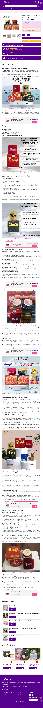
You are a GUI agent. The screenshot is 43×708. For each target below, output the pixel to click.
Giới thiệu (4, 696)
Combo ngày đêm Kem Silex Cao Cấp (21, 665)
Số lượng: (24, 32)
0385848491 (9, 688)
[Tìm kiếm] (39, 6)
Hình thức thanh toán (19, 696)
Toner (15, 8)
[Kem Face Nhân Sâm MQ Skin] (5, 638)
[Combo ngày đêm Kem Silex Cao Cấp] (21, 654)
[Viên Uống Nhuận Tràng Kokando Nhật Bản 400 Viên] (5, 623)
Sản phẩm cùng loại (9, 645)
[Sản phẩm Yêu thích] (38, 2)
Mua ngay (35, 122)
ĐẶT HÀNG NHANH (31, 40)
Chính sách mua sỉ (19, 699)
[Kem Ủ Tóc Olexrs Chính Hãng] (5, 608)
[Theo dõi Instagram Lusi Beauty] (32, 694)
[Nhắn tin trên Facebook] (41, 701)
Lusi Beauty (25, 541)
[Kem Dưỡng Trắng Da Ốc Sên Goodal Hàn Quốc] (34, 654)
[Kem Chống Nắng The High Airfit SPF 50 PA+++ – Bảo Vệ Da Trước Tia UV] (5, 615)
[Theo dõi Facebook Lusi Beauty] (30, 694)
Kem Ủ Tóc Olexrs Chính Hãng (15, 605)
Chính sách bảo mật (19, 694)
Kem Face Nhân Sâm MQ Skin (15, 635)
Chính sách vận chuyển (20, 701)
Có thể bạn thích (8, 602)
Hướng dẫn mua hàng (6, 694)
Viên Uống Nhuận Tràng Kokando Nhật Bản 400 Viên (20, 620)
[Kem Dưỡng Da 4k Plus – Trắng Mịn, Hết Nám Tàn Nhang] (9, 654)
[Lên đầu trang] (41, 704)
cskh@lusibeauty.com (9, 689)
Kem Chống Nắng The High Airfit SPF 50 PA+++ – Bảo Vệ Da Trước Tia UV (24, 613)
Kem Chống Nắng (7, 8)
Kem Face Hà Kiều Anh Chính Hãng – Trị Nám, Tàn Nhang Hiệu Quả (23, 628)
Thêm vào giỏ (12, 609)
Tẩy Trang (12, 8)
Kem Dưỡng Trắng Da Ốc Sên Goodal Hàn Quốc (34, 665)
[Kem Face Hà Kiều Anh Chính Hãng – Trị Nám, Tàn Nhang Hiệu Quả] (5, 630)
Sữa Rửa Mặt (18, 8)
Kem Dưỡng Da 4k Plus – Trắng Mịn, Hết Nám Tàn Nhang (7, 665)
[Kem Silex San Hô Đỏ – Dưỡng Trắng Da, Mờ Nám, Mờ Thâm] (8, 121)
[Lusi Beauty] (6, 2)
